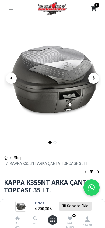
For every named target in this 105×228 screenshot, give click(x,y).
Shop (18, 158)
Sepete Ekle (77, 206)
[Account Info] (87, 219)
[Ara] (35, 219)
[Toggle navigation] (11, 9)
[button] (11, 78)
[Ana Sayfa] (17, 219)
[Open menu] (52, 220)
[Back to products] (92, 172)
